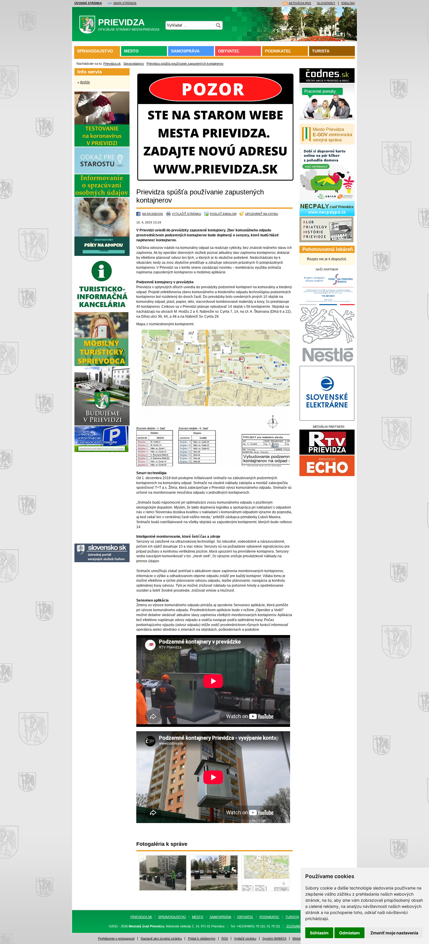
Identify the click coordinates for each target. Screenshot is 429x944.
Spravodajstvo (95, 51)
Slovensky (326, 3)
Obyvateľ (229, 51)
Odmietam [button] (349, 932)
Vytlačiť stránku (186, 213)
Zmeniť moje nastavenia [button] (394, 932)
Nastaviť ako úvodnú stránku (161, 938)
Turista (320, 51)
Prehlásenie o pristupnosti (116, 938)
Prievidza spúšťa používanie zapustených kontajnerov (185, 63)
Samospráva (185, 51)
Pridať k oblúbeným (201, 938)
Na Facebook (152, 213)
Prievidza (128, 24)
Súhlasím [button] (319, 932)
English (348, 3)
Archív (85, 82)
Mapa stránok (125, 3)
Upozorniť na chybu (261, 213)
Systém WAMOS (274, 938)
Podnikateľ (278, 51)
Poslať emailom (223, 213)
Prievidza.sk (112, 63)
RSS (225, 938)
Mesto (131, 51)
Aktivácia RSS (300, 3)
